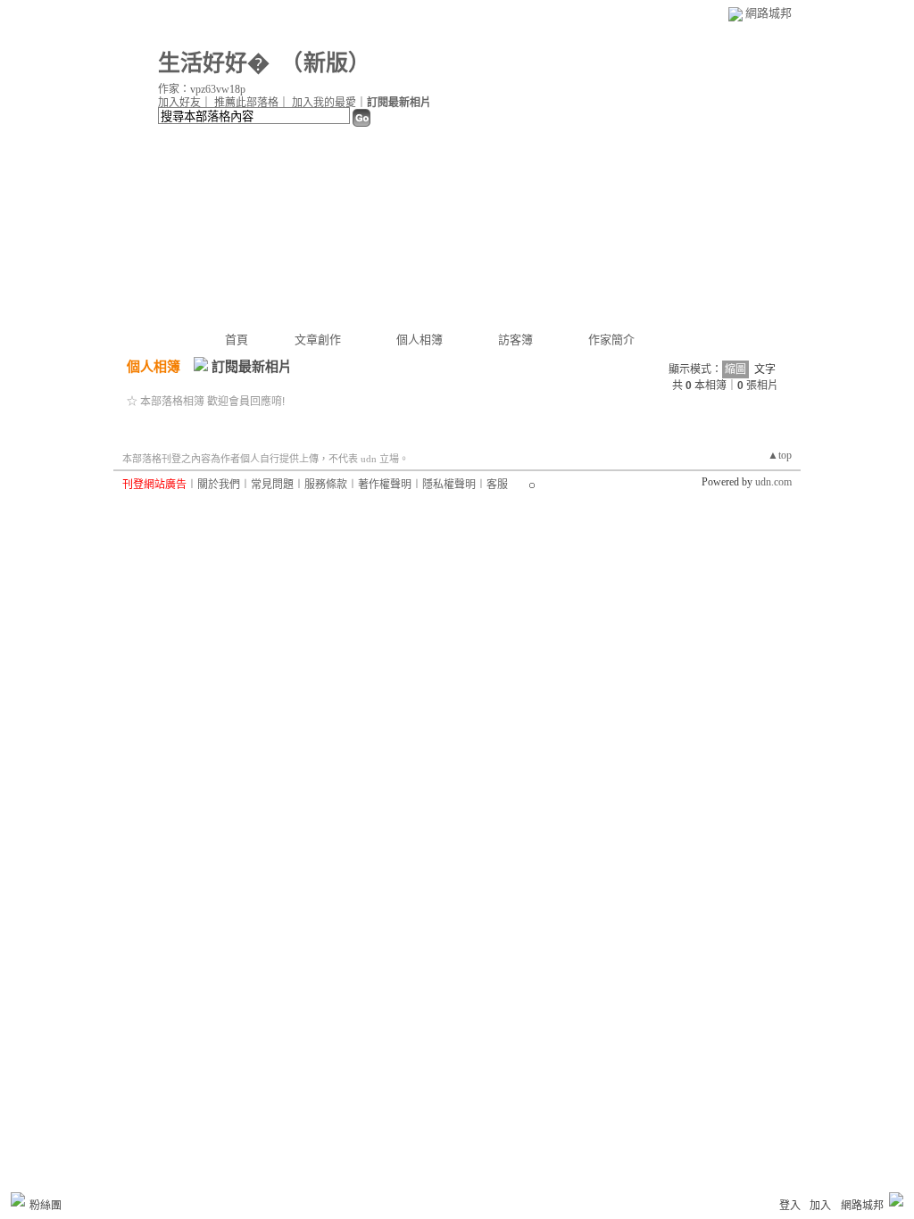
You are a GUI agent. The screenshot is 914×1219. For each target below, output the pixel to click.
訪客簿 (515, 339)
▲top (780, 455)
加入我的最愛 (324, 102)
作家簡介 (611, 339)
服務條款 (325, 484)
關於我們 (218, 484)
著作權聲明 (384, 484)
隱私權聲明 (449, 484)
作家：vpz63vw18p (201, 89)
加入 (820, 1205)
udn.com (773, 482)
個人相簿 (419, 339)
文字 (765, 369)
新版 (325, 63)
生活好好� (214, 63)
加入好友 (179, 102)
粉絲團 (45, 1205)
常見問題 (272, 484)
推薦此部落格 (246, 102)
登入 (790, 1205)
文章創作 (318, 339)
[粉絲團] (18, 1199)
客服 (497, 484)
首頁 (236, 339)
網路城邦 (768, 13)
